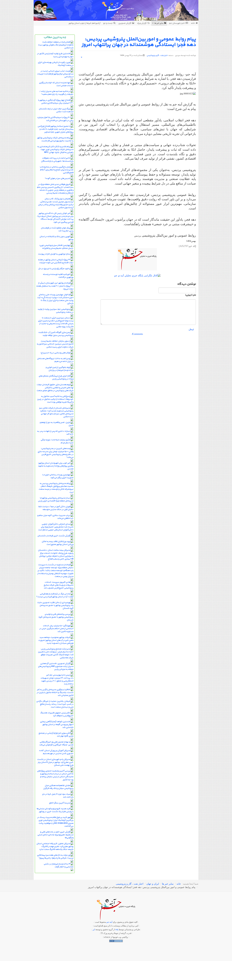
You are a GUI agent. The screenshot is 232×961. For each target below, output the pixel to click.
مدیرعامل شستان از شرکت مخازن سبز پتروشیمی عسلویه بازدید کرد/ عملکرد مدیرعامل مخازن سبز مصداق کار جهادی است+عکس (56, 412)
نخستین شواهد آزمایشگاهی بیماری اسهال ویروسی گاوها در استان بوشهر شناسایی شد (56, 724)
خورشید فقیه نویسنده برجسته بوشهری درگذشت (58, 276)
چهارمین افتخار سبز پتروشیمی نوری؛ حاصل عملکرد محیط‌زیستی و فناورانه (56, 247)
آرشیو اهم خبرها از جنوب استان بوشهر (84, 23)
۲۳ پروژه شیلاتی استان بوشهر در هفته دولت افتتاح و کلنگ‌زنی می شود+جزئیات (55, 261)
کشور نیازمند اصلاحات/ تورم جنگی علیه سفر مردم (57, 441)
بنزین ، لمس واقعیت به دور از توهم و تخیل (56, 424)
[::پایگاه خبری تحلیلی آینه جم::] (116, 10)
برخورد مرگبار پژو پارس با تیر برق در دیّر (54, 268)
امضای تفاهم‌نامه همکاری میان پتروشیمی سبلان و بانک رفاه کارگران (58, 787)
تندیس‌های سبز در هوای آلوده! (57, 178)
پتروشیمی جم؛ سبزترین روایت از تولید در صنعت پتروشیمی (55, 311)
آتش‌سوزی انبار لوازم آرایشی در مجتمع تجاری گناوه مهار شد (56, 735)
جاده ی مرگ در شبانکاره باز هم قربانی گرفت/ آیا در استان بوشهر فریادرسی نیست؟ (54, 595)
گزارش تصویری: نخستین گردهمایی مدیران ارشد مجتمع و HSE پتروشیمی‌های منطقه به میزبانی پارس (55, 666)
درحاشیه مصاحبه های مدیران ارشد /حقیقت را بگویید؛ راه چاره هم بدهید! (56, 93)
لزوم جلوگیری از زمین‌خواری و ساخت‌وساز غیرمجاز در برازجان (59, 369)
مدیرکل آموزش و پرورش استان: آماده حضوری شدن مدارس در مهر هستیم (56, 752)
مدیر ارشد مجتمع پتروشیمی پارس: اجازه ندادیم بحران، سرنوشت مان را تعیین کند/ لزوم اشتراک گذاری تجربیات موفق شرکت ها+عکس (55, 653)
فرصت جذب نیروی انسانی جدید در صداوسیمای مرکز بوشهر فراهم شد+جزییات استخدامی (55, 73)
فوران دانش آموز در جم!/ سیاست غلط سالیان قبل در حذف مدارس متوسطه (55, 508)
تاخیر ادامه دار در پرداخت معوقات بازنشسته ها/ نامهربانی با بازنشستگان (57, 159)
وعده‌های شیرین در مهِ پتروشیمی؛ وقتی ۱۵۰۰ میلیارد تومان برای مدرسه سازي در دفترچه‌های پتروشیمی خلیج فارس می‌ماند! (55, 453)
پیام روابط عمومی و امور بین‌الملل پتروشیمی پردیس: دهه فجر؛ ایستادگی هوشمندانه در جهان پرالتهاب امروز (139, 41)
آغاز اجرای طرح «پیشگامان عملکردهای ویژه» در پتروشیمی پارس (56, 377)
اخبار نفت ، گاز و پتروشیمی (157, 55)
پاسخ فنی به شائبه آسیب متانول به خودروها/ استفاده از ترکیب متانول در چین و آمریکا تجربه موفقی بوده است (55, 399)
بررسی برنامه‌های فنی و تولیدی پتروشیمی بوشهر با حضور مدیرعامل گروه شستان (55, 617)
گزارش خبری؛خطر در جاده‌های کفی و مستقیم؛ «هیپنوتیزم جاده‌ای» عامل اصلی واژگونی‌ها (55, 834)
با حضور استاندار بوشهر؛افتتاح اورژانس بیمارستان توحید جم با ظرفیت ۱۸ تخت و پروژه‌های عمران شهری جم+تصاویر (55, 129)
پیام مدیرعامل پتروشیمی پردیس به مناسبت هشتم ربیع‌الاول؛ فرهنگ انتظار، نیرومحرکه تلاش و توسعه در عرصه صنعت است (56, 488)
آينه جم (109, 922)
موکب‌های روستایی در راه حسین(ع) (55, 352)
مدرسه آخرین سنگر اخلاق (59, 802)
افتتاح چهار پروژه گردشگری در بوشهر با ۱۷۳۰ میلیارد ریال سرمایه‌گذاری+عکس (55, 102)
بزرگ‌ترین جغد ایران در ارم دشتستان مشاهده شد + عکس (56, 110)
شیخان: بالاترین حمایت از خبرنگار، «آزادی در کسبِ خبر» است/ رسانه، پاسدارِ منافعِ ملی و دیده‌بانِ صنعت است (54, 704)
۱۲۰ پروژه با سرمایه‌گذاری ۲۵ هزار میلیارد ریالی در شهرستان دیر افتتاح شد (55, 119)
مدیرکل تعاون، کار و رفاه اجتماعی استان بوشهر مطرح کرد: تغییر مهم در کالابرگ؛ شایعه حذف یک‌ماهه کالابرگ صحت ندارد (54, 846)
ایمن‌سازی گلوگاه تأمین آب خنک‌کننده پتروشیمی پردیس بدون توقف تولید (55, 334)
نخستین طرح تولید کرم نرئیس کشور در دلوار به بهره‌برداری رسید (55, 55)
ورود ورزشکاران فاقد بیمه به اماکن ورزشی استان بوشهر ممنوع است (57, 543)
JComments (137, 334)
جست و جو (108, 23)
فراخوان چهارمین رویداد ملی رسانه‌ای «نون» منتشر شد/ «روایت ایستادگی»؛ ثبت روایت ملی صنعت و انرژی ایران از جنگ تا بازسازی (55, 299)
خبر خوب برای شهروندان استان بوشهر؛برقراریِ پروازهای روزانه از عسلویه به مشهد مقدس (55, 466)
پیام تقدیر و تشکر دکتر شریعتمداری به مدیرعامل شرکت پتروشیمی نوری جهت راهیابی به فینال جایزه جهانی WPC (55, 149)
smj (116, 929)
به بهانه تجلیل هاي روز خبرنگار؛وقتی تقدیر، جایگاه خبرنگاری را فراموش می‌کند (56, 743)
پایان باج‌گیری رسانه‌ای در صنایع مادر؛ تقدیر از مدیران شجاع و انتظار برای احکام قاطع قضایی (56, 169)
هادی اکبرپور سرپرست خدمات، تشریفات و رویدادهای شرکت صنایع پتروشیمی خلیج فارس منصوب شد (58, 585)
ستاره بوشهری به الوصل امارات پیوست (54, 253)
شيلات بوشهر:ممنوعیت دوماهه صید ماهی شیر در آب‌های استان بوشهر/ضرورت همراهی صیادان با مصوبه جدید (55, 640)
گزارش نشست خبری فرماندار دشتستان (53, 535)
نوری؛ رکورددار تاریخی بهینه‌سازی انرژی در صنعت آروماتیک (55, 64)
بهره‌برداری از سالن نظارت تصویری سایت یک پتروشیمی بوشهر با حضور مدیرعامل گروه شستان (55, 605)
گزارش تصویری (124, 23)
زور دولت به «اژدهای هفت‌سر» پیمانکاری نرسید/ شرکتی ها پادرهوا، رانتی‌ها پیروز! (55, 857)
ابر (94, 929)
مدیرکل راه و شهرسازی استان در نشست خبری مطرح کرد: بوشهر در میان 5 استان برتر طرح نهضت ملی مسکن (55, 762)
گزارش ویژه (141, 23)
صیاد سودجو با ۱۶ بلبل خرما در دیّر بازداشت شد (57, 796)
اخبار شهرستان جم (177, 23)
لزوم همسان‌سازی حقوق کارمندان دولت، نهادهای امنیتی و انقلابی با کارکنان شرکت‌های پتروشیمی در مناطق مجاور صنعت (54, 387)
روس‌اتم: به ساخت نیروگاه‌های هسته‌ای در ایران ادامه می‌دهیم (55, 360)
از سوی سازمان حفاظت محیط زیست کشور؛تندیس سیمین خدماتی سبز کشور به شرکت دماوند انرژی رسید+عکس (55, 344)
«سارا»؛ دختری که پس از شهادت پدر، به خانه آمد (55, 433)
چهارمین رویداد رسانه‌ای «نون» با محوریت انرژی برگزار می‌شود (57, 476)
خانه (193, 23)
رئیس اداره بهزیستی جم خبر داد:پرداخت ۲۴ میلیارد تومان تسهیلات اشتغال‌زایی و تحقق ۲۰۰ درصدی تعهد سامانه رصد (56, 679)
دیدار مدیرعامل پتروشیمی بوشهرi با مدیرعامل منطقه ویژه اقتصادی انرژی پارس (55, 499)
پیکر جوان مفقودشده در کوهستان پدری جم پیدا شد (57, 229)
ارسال (191, 329)
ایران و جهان (152, 884)
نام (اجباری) (190, 295)
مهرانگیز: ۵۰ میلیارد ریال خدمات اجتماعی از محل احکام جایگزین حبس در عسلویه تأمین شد (56, 628)
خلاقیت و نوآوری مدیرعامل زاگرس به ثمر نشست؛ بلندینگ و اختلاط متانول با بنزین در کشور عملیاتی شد (55, 692)
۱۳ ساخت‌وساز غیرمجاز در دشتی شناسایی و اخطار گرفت (58, 865)
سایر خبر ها (158, 23)
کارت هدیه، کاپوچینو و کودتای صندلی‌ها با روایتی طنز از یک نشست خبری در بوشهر (55, 810)
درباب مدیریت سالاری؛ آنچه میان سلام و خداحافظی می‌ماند (55, 517)
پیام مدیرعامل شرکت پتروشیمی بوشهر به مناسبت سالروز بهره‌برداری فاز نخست (55, 139)
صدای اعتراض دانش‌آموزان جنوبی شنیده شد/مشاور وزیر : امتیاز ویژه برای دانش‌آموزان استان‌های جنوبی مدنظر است (55, 527)
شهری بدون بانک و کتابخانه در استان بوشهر (56, 238)
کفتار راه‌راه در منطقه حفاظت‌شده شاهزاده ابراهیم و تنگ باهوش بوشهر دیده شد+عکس (55, 44)
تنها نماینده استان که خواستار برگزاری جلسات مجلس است (56, 84)
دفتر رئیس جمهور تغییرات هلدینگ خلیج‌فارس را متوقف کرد (56, 714)
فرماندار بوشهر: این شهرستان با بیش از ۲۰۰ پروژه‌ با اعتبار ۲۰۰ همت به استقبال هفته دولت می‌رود (54, 285)
